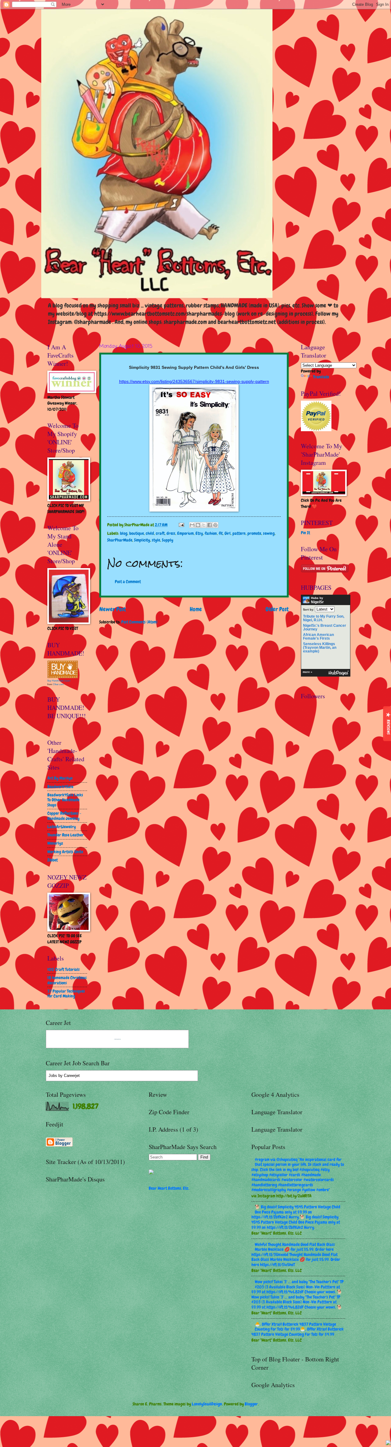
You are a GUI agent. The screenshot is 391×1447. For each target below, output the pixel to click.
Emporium (185, 533)
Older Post (277, 609)
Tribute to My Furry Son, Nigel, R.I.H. (323, 618)
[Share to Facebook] (209, 525)
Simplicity (142, 540)
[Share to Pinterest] (215, 525)
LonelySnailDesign (207, 1404)
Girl (228, 533)
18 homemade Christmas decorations (67, 980)
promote (254, 533)
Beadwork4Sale (60, 786)
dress (170, 533)
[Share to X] (204, 525)
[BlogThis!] (198, 525)
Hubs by (317, 600)
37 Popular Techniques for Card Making (66, 993)
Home (196, 609)
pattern (239, 533)
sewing (269, 533)
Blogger (251, 1404)
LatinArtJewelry (61, 826)
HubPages (338, 673)
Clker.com (58, 684)
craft (160, 533)
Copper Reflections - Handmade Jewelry (64, 815)
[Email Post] (181, 524)
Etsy (199, 533)
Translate (321, 377)
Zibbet (52, 860)
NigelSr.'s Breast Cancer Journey (324, 627)
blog (123, 533)
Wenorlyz (55, 843)
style (156, 540)
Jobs (53, 1075)
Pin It (305, 532)
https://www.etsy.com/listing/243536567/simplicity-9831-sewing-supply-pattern (194, 381)
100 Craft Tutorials (63, 969)
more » (307, 672)
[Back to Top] (388, 1443)
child (150, 533)
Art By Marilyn (60, 778)
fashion (211, 533)
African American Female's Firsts (318, 636)
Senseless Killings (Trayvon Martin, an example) (319, 647)
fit (221, 533)
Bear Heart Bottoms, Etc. (169, 1188)
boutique (136, 533)
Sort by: (308, 609)
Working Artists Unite (65, 851)
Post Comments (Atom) (139, 622)
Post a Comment (128, 581)
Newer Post (112, 609)
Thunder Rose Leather (65, 835)
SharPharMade (119, 540)
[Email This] (192, 525)
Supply (167, 540)
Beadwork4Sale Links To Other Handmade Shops (65, 800)
